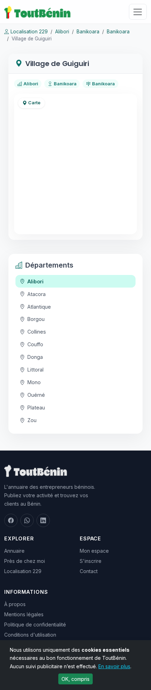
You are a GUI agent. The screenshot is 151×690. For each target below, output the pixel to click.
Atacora (36, 294)
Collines (36, 332)
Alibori (62, 31)
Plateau (36, 407)
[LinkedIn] (43, 520)
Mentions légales (24, 614)
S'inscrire (90, 561)
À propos (15, 604)
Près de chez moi (24, 561)
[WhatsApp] (27, 520)
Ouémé (36, 395)
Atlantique (39, 307)
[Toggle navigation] (138, 12)
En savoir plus (114, 666)
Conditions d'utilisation (30, 635)
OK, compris (75, 679)
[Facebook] (11, 520)
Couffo (35, 344)
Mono (34, 382)
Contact (89, 571)
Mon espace (94, 551)
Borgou (36, 319)
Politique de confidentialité (35, 624)
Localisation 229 (29, 31)
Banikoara (88, 31)
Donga (35, 357)
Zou (32, 420)
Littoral (35, 370)
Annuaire (14, 551)
